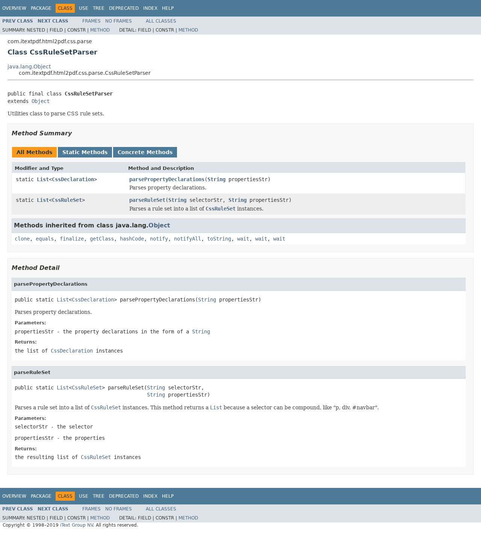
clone (22, 239)
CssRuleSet (67, 200)
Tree (98, 8)
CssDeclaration (73, 179)
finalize (72, 239)
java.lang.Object (29, 67)
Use (83, 8)
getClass (102, 239)
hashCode (132, 239)
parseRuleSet (147, 200)
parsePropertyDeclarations (166, 179)
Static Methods (84, 152)
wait (243, 239)
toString (219, 239)
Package (41, 8)
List (43, 179)
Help (168, 8)
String (216, 179)
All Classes (161, 21)
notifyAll (187, 239)
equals (45, 239)
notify (159, 239)
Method (100, 30)
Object (41, 101)
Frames (91, 21)
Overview (14, 8)
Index (150, 8)
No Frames (118, 21)
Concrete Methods (145, 152)
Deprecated (124, 8)
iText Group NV (76, 525)
